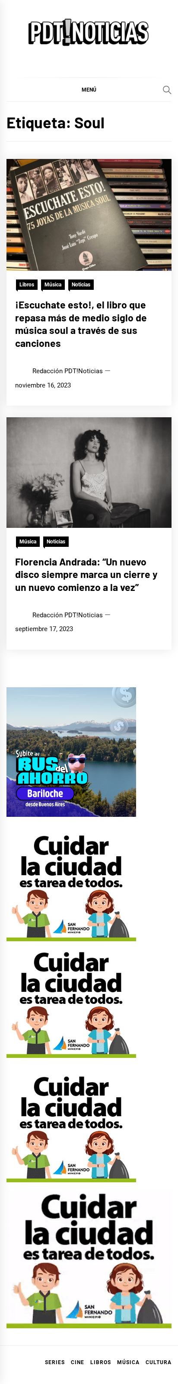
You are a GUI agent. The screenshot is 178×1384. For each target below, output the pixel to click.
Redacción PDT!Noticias (67, 371)
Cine (77, 1362)
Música (52, 285)
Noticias (81, 285)
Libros (26, 285)
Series (55, 1362)
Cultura (159, 1362)
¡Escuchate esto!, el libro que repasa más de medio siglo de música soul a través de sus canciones (81, 323)
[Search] (167, 90)
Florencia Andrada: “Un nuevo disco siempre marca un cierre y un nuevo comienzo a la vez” (86, 575)
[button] (89, 89)
